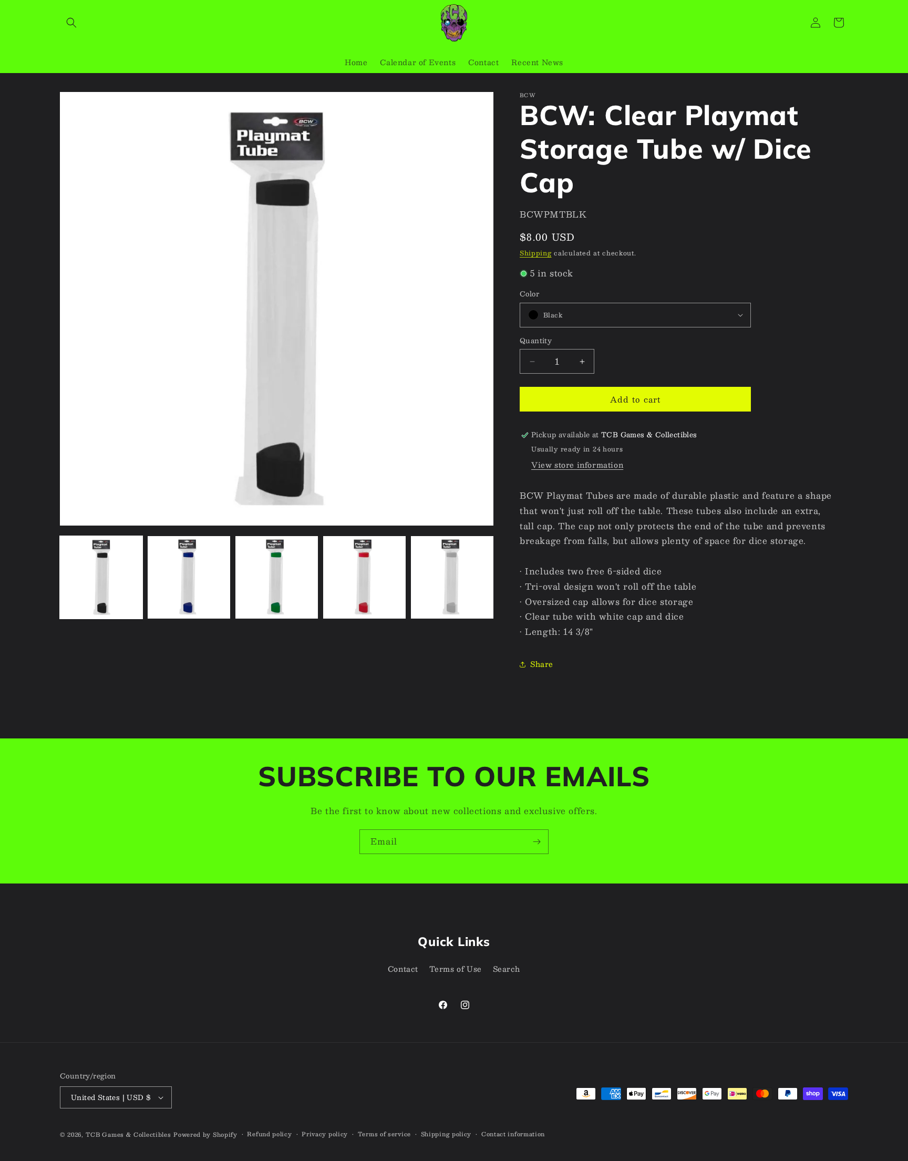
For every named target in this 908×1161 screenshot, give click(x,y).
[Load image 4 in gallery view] (364, 577)
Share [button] (541, 663)
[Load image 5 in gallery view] (452, 577)
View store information (577, 464)
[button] (71, 22)
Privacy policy (325, 1134)
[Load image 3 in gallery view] (276, 577)
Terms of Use (455, 968)
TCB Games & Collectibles (128, 1134)
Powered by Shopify (205, 1134)
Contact (403, 968)
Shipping (536, 253)
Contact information (513, 1134)
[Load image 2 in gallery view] (189, 577)
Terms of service (384, 1134)
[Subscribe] (536, 841)
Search (507, 968)
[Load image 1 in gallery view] (101, 577)
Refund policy (269, 1134)
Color (529, 294)
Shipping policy (446, 1134)
